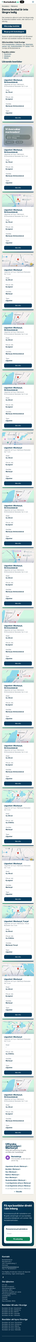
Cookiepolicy (6, 1295)
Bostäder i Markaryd (13, 1169)
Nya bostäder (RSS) (9, 1301)
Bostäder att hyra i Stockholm (12, 1322)
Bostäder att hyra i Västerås (11, 1330)
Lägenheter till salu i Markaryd (16, 1166)
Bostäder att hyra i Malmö (10, 1326)
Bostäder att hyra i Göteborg (11, 1324)
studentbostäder (16, 46)
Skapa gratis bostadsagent (14, 32)
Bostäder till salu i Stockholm (11, 1308)
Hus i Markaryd (11, 1172)
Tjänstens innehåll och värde (11, 1292)
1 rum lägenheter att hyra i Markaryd (18, 1183)
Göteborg (7, 56)
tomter (27, 46)
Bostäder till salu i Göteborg (11, 1310)
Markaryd (14, 6)
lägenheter (29, 44)
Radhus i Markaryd (12, 1174)
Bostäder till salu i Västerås (11, 1315)
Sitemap (5, 1299)
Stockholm (7, 54)
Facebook (3, 1277)
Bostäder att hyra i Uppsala (11, 1328)
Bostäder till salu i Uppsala (11, 1313)
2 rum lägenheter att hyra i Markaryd (18, 1186)
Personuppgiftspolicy (9, 1294)
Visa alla (19, 1191)
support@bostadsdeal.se (10, 1267)
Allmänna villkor (7, 1290)
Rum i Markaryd (11, 1177)
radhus (4, 46)
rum (9, 46)
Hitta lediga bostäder (12, 26)
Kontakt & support (8, 1286)
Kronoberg (5, 6)
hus (24, 44)
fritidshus (19, 44)
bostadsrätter (10, 44)
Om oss (4, 1285)
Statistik (5, 1297)
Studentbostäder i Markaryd (15, 1180)
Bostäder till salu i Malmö (10, 1311)
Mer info (18, 118)
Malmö (6, 58)
